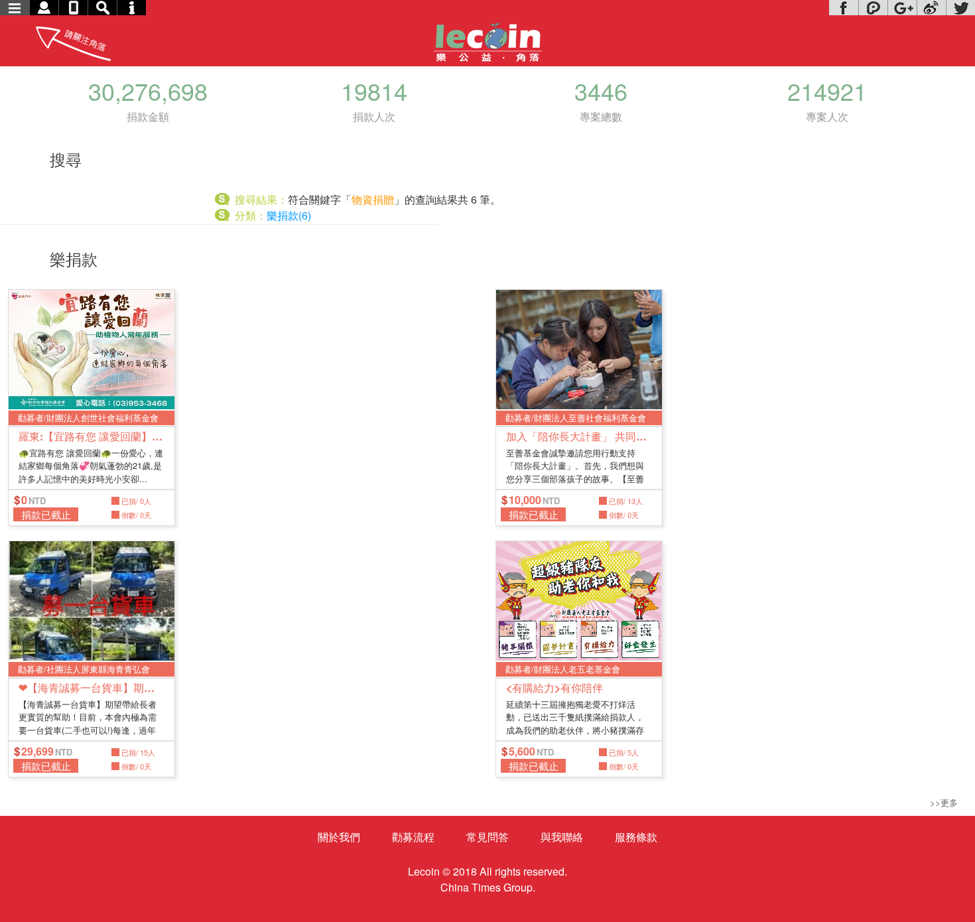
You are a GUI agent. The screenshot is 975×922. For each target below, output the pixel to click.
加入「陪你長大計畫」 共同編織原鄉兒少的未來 (579, 436)
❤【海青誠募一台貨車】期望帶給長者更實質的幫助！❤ (91, 687)
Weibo (931, 7)
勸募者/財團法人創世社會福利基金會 (88, 417)
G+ (902, 7)
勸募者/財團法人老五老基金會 (562, 669)
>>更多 (944, 802)
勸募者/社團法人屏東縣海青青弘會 (84, 669)
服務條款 (636, 836)
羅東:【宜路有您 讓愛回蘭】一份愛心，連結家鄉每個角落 (91, 436)
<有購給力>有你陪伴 (554, 687)
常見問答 (487, 836)
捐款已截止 (46, 514)
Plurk (872, 7)
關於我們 (339, 836)
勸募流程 (413, 836)
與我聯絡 (562, 836)
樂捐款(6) (289, 215)
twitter (960, 7)
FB (843, 7)
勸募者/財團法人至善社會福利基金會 (575, 417)
